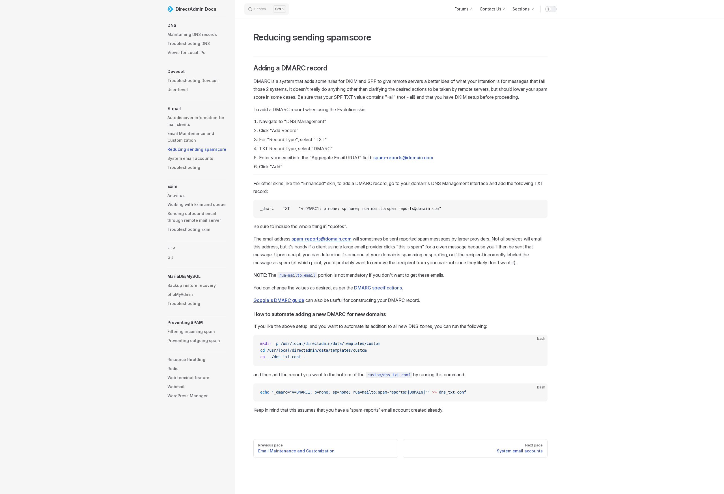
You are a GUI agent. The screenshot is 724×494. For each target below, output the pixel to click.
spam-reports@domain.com (403, 157)
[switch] (551, 9)
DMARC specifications (378, 288)
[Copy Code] (538, 208)
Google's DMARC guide (278, 300)
